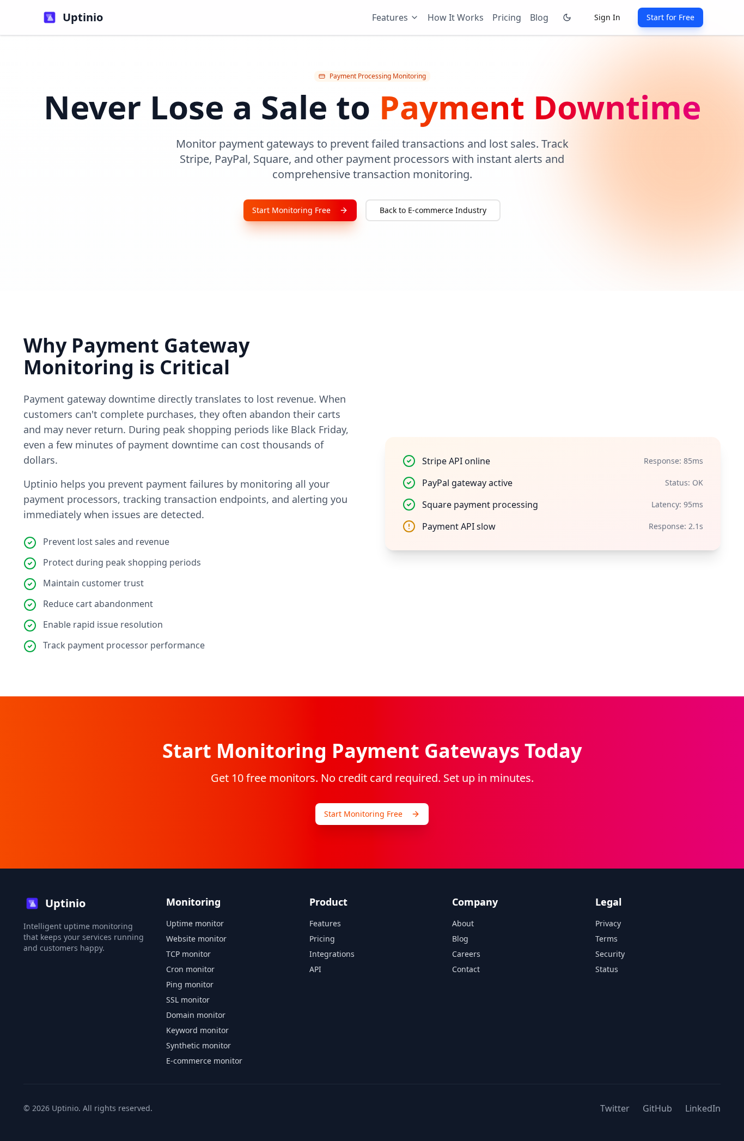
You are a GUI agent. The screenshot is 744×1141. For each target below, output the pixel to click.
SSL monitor (188, 999)
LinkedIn (703, 1108)
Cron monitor (190, 969)
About (463, 923)
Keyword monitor (197, 1030)
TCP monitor (188, 954)
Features (325, 923)
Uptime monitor (195, 923)
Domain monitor (195, 1015)
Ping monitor (190, 984)
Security (610, 954)
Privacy (608, 923)
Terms (606, 938)
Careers (466, 954)
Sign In (607, 17)
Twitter (615, 1108)
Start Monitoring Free (291, 210)
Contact (466, 969)
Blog (539, 17)
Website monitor (196, 938)
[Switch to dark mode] (567, 17)
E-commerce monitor (204, 1060)
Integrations (332, 954)
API (315, 969)
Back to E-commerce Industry (433, 210)
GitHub (657, 1108)
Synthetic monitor (198, 1045)
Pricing (506, 17)
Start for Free (670, 17)
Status (606, 969)
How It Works (456, 17)
